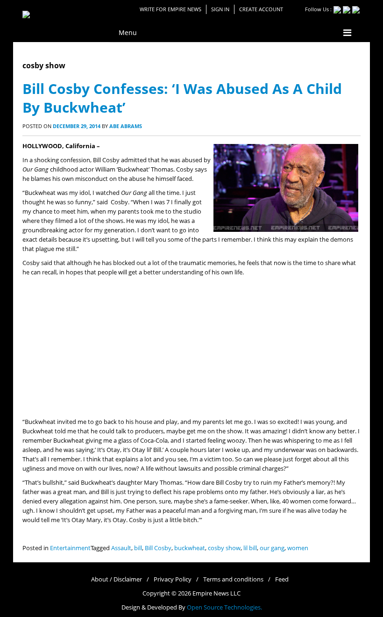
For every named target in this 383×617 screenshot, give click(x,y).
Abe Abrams (125, 125)
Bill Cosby (158, 548)
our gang (272, 548)
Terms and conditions (233, 579)
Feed (282, 579)
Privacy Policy (173, 579)
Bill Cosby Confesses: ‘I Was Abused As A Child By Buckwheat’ (182, 98)
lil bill (250, 548)
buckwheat (189, 548)
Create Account (261, 9)
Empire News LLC (216, 593)
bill (138, 548)
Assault (121, 548)
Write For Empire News (170, 9)
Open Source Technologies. (224, 607)
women (297, 548)
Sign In (220, 9)
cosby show (224, 548)
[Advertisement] (191, 347)
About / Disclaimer (116, 579)
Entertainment (70, 548)
